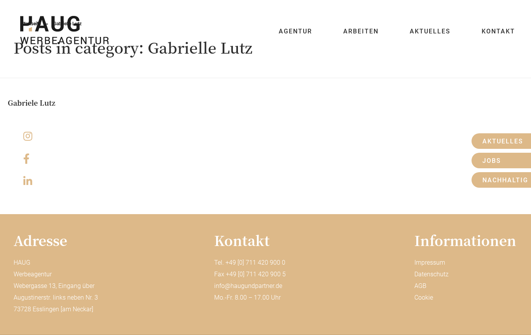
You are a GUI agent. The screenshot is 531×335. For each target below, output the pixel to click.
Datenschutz (431, 274)
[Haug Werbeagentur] (63, 30)
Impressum (429, 262)
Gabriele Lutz (31, 103)
